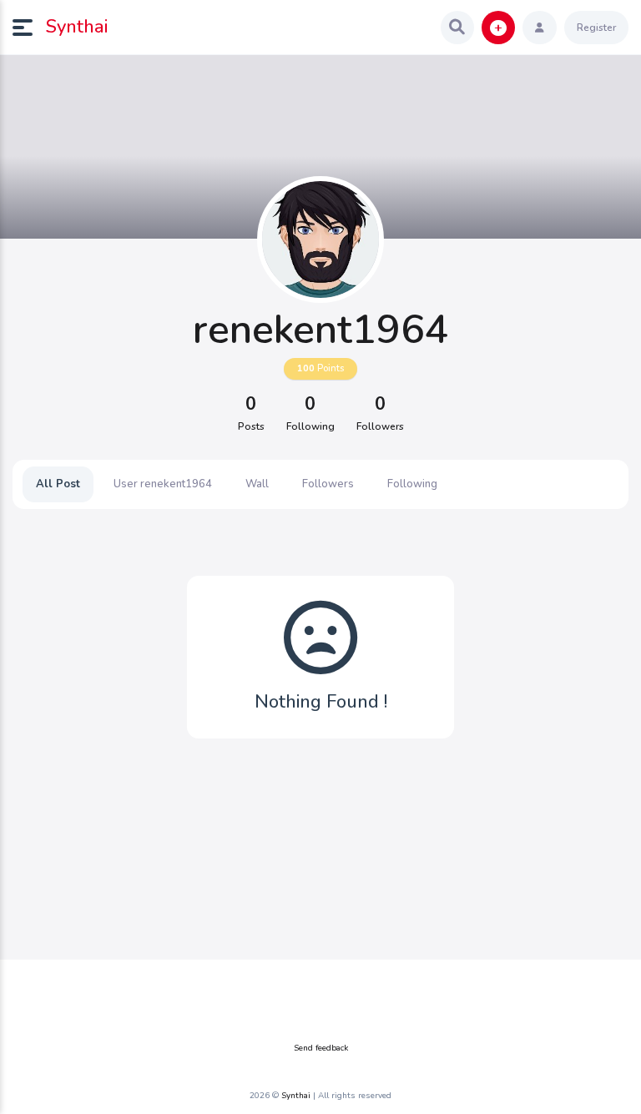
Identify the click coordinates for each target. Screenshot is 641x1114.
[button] (29, 27)
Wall (257, 483)
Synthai (77, 26)
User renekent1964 (163, 483)
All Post (58, 483)
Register (596, 27)
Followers (328, 483)
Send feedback (321, 1048)
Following (412, 483)
